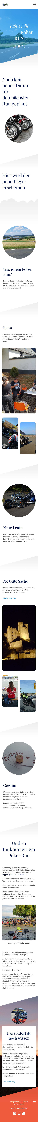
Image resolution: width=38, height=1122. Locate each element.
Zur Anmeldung (9, 1082)
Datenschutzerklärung (19, 1108)
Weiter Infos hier (9, 598)
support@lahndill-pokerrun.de (14, 874)
